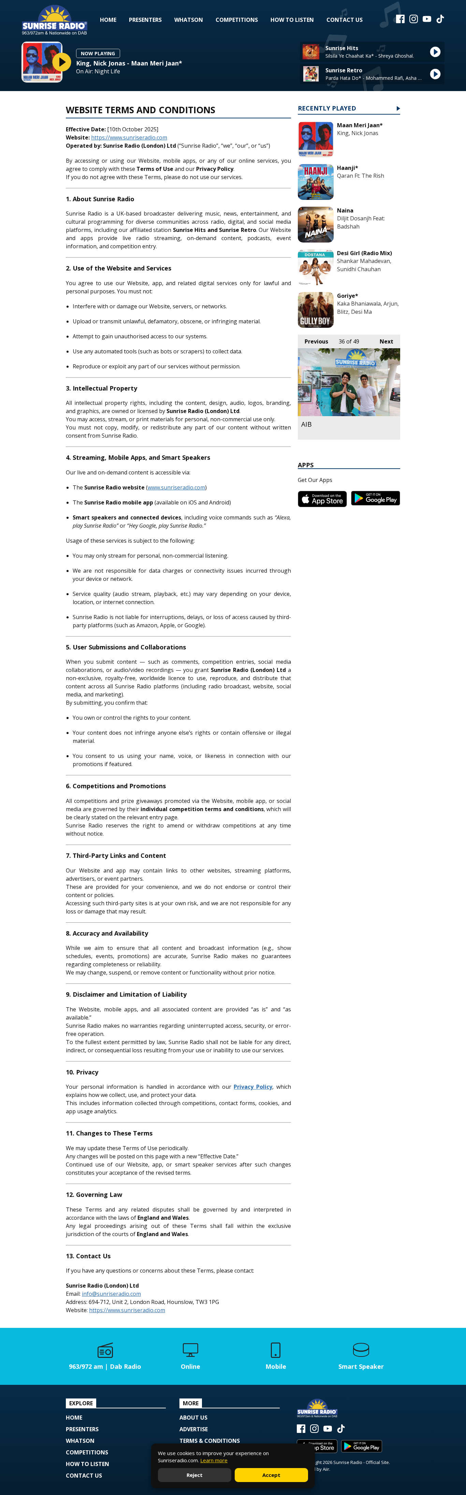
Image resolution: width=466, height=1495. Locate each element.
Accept (271, 1474)
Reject (195, 1474)
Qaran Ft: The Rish (360, 175)
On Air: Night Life (98, 71)
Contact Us (344, 20)
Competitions (237, 20)
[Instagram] (413, 21)
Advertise (193, 1429)
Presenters (145, 20)
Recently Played (327, 108)
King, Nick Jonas (357, 133)
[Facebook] (400, 21)
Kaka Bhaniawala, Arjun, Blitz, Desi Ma (368, 308)
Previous (313, 341)
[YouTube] (427, 21)
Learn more (214, 1460)
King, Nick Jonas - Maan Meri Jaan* (129, 63)
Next (383, 341)
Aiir (326, 1469)
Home (108, 20)
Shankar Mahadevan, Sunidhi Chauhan (364, 265)
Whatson (188, 20)
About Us (193, 1417)
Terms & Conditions (209, 1441)
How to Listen (292, 20)
